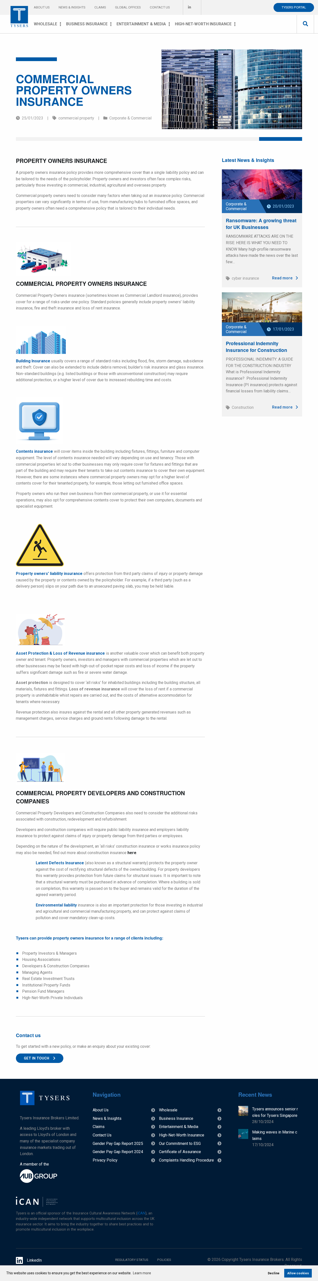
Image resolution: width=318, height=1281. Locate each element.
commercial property (78, 118)
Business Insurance (87, 24)
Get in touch (36, 1058)
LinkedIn (34, 1260)
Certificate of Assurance (180, 1151)
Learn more (142, 1273)
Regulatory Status (131, 1260)
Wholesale (45, 24)
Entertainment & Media (141, 24)
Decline (273, 1273)
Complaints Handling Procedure (186, 1160)
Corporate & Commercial (130, 118)
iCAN (141, 1213)
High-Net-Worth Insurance (203, 24)
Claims (100, 7)
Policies (164, 1260)
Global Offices (128, 7)
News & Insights (72, 7)
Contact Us (160, 7)
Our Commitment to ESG (180, 1143)
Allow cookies (298, 1273)
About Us (42, 7)
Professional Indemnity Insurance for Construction (256, 346)
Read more (283, 278)
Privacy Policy (105, 1160)
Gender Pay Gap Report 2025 (118, 1143)
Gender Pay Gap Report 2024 (118, 1151)
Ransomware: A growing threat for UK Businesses (261, 223)
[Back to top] (45, 1103)
